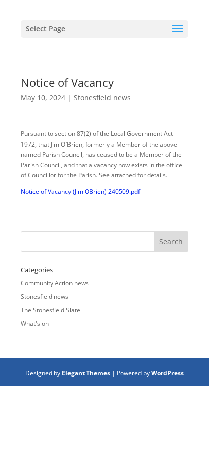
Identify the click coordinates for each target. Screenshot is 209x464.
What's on (35, 323)
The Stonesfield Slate (50, 310)
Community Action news (55, 283)
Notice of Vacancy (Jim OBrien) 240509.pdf (80, 191)
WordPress (167, 373)
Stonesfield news (102, 97)
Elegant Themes (86, 373)
